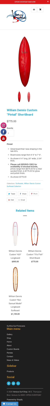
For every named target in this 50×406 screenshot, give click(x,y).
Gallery (9, 334)
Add (12, 200)
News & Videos (13, 360)
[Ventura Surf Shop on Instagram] (13, 383)
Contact (10, 356)
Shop (9, 338)
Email (23, 200)
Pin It (35, 194)
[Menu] (34, 9)
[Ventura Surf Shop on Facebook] (9, 383)
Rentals (10, 352)
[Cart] (40, 9)
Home (9, 341)
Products (10, 371)
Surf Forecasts (19, 326)
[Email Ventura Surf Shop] (18, 383)
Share (24, 194)
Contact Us (10, 404)
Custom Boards (13, 349)
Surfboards (19, 183)
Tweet (13, 194)
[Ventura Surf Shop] (16, 18)
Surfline (10, 326)
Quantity (10, 128)
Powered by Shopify (15, 399)
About (9, 345)
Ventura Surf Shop (20, 391)
